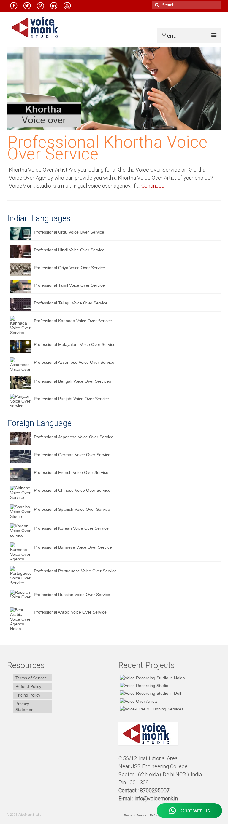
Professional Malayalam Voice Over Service (74, 344)
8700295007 (155, 790)
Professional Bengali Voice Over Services (72, 381)
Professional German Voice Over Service (72, 454)
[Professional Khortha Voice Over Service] (114, 88)
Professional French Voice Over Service (71, 472)
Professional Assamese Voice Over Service (74, 362)
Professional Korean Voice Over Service (71, 528)
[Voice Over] (150, 709)
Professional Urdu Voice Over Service (69, 232)
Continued (152, 186)
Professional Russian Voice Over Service (72, 594)
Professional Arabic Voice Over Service (70, 612)
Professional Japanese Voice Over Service (73, 437)
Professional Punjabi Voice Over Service (71, 398)
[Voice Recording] (150, 693)
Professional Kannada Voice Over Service (73, 320)
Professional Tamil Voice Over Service (69, 285)
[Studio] (138, 701)
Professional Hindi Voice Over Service (69, 249)
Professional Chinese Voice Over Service (72, 490)
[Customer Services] (151, 677)
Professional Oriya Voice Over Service (69, 267)
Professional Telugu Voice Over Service (70, 303)
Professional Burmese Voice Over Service (73, 547)
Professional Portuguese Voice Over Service (75, 571)
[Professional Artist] (143, 685)
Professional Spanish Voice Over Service (72, 509)
